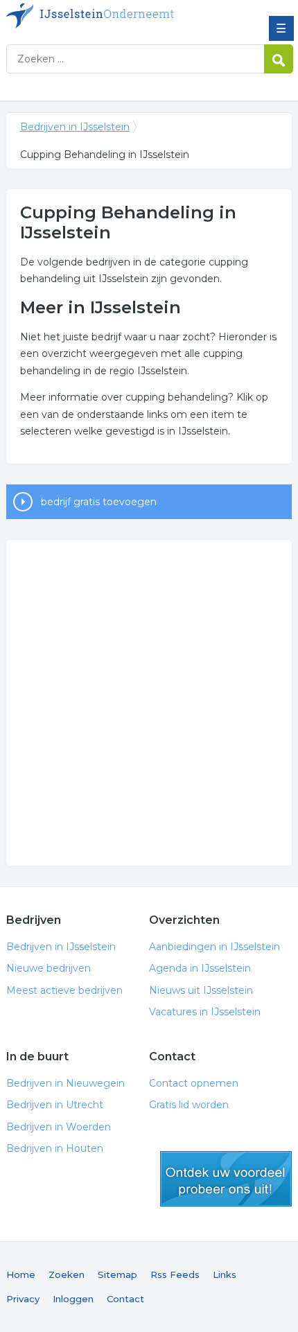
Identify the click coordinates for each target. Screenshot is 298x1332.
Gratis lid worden (189, 1104)
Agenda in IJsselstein (200, 968)
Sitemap (117, 1274)
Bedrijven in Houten (54, 1148)
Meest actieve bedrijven (64, 990)
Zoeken (67, 1274)
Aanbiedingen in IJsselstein (214, 946)
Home (20, 1274)
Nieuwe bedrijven (48, 968)
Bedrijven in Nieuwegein (65, 1083)
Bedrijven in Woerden (58, 1127)
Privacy (23, 1298)
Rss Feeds (175, 1274)
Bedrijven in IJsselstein (106, 15)
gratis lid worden (226, 1179)
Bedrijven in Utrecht (54, 1104)
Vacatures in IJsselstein (205, 1012)
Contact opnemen (193, 1083)
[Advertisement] (149, 703)
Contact (125, 1298)
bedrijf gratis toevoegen (99, 502)
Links (224, 1274)
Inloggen (73, 1298)
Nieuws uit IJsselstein (201, 990)
